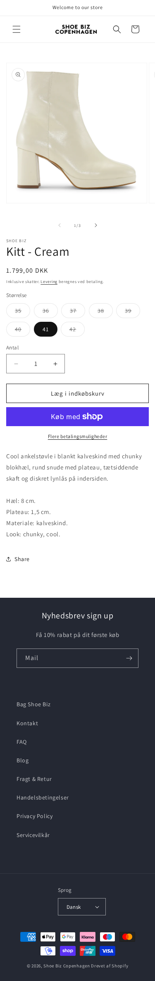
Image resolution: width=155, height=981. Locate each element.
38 (105, 312)
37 (77, 312)
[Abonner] (129, 658)
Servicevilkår (33, 835)
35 (22, 312)
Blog (23, 760)
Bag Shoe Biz (33, 704)
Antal (12, 347)
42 (77, 331)
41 (46, 329)
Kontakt (27, 723)
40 (22, 331)
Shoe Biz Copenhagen (66, 966)
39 (132, 312)
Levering (49, 281)
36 (50, 312)
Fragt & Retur (34, 779)
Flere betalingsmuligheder (77, 436)
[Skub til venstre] (59, 225)
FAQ (22, 741)
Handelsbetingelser (43, 797)
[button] (16, 29)
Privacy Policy (34, 816)
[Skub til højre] (96, 225)
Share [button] (22, 559)
